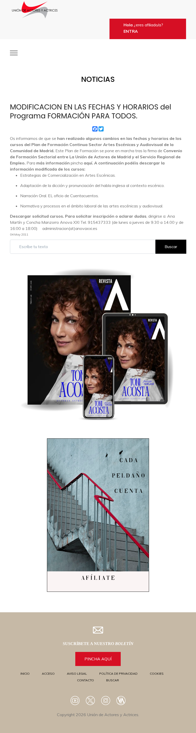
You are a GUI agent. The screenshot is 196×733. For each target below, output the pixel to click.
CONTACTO (85, 680)
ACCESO (48, 673)
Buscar (171, 246)
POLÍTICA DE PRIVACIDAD (118, 673)
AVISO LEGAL (77, 673)
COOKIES (157, 673)
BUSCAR (112, 680)
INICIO (25, 673)
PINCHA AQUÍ (98, 658)
